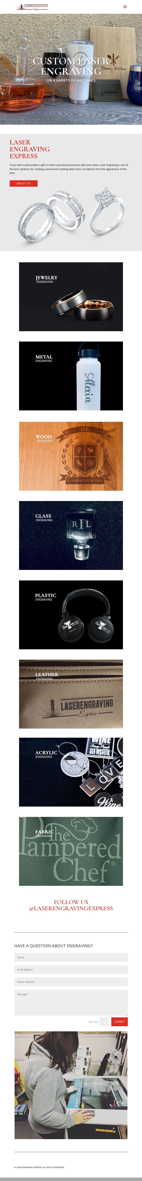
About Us (24, 183)
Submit (119, 1022)
